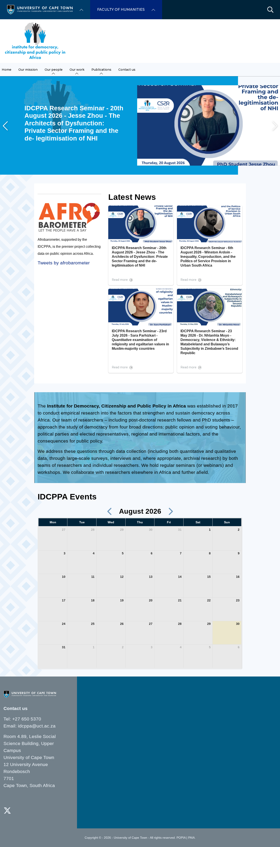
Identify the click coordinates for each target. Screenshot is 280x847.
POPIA (181, 837)
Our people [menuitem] (54, 70)
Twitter (7, 810)
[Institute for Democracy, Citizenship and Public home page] (35, 41)
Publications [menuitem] (101, 70)
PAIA (191, 837)
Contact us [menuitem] (126, 70)
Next (275, 126)
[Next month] (171, 511)
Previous (5, 126)
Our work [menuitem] (77, 70)
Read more (120, 280)
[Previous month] (109, 511)
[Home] (40, 9)
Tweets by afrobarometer (64, 262)
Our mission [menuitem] (28, 70)
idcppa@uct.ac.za (37, 726)
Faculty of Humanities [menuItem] (121, 9)
